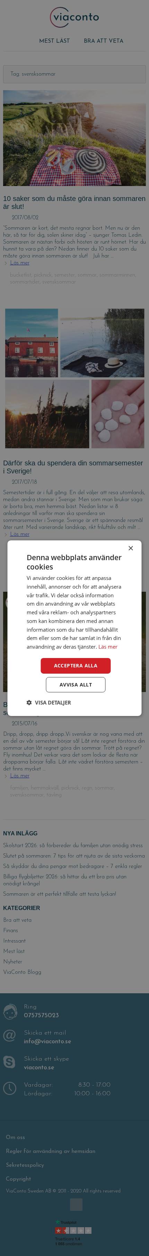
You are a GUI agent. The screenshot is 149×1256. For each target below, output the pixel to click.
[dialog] (74, 628)
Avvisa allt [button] (76, 684)
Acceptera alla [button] (76, 665)
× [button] (130, 548)
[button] (49, 702)
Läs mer (107, 646)
